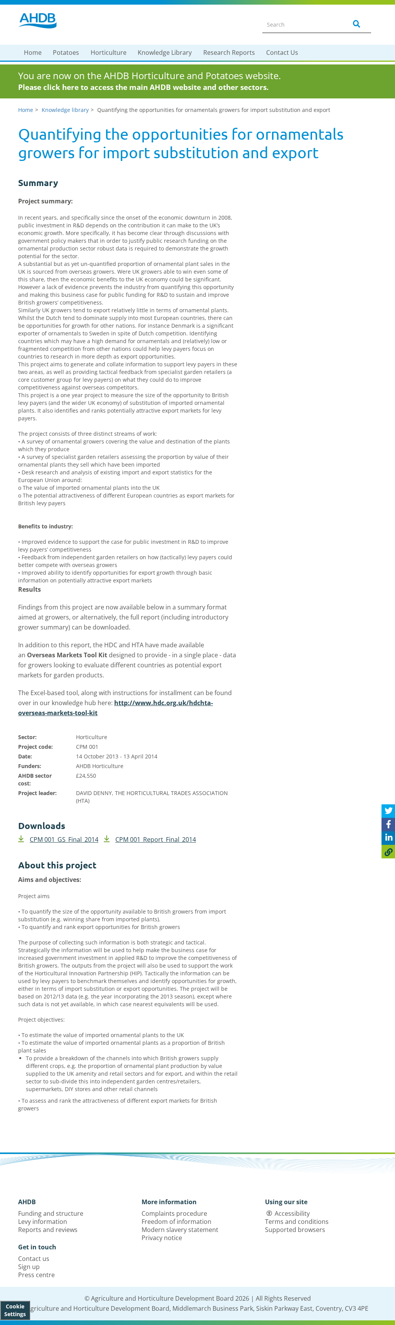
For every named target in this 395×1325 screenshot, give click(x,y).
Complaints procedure (174, 1213)
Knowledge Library (165, 52)
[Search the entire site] (355, 24)
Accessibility (292, 1213)
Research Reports (229, 52)
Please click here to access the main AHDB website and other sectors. (143, 87)
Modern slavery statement (180, 1229)
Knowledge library (65, 109)
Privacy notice (162, 1238)
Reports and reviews (48, 1229)
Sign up (29, 1266)
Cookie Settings (15, 1310)
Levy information (42, 1221)
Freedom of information (176, 1221)
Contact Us (282, 52)
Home (33, 52)
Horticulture (109, 52)
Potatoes (66, 52)
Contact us (33, 1258)
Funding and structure (50, 1213)
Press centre (36, 1275)
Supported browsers (295, 1229)
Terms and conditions (297, 1221)
